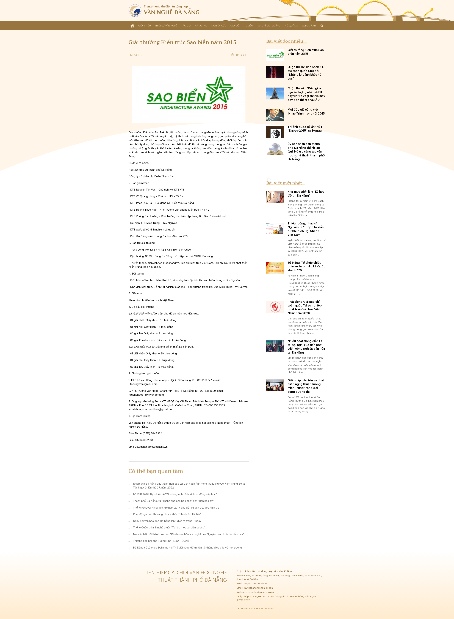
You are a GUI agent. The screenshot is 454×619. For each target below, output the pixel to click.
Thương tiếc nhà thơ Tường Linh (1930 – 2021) (161, 541)
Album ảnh (309, 26)
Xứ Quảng (291, 26)
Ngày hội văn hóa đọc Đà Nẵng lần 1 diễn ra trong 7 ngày (167, 521)
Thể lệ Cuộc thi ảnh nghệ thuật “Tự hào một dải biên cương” (169, 527)
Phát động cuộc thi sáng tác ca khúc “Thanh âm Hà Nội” (167, 514)
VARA (271, 608)
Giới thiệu (144, 26)
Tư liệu (248, 26)
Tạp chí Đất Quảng (269, 26)
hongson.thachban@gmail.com (155, 409)
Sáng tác (201, 26)
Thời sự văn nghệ (166, 26)
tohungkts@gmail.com (143, 384)
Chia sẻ (241, 55)
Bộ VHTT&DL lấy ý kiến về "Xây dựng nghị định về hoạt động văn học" (175, 494)
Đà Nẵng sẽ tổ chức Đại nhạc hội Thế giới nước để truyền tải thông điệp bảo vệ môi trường (187, 547)
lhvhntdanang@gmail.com (259, 588)
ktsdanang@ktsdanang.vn (152, 447)
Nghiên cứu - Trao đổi (225, 26)
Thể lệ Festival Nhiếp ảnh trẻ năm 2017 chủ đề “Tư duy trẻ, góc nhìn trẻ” (176, 507)
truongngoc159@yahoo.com (146, 394)
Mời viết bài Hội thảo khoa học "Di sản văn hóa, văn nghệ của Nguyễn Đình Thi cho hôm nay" (188, 534)
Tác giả (186, 26)
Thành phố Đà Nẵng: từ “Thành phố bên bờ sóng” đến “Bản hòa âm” (173, 501)
